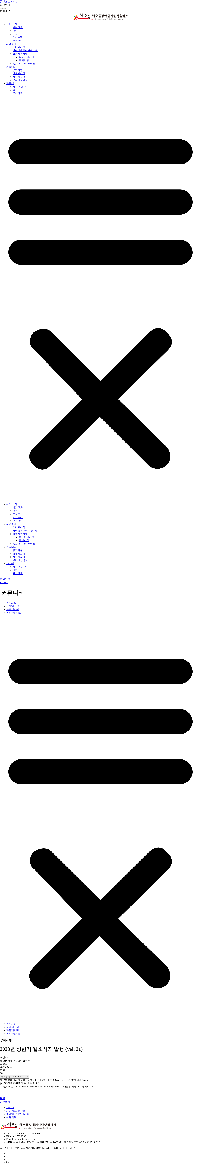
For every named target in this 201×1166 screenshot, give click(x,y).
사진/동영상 (19, 86)
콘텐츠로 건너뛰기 (10, 1)
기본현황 (18, 27)
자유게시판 (19, 76)
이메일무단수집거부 (17, 1114)
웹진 (15, 90)
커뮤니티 (11, 67)
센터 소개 (11, 24)
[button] (100, 299)
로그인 (4, 582)
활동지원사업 (20, 53)
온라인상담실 (20, 80)
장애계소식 (19, 73)
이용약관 (11, 1117)
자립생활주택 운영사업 (25, 50)
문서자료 (18, 93)
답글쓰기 (5, 1101)
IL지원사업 (19, 47)
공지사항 (24, 60)
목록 (2, 1098)
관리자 (10, 1107)
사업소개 (11, 43)
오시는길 (18, 37)
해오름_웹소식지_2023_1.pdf (14, 1076)
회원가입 (5, 579)
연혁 (15, 30)
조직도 (16, 34)
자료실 (10, 83)
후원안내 (18, 40)
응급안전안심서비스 (24, 63)
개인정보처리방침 (16, 1110)
